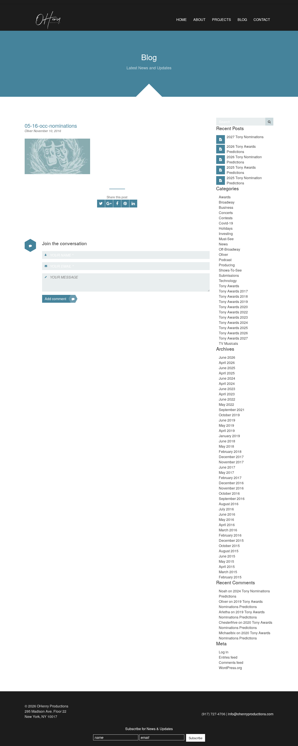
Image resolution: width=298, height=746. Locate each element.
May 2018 (226, 446)
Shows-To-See (230, 270)
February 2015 (230, 576)
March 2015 (228, 571)
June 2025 (227, 367)
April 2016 (227, 524)
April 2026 (227, 362)
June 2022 (227, 399)
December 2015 (231, 540)
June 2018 (227, 441)
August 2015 (228, 550)
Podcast (225, 259)
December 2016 (231, 482)
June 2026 (227, 357)
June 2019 (227, 420)
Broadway (227, 202)
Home (181, 19)
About (199, 19)
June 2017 (227, 467)
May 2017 (226, 472)
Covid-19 (226, 223)
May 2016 (226, 519)
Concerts (226, 212)
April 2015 (227, 566)
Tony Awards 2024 (233, 322)
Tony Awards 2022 (233, 311)
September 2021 (232, 409)
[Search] (269, 122)
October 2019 (229, 414)
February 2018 (230, 451)
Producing (227, 264)
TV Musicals (228, 343)
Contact (261, 19)
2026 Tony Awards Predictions (241, 149)
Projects (221, 19)
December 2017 (231, 456)
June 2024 (227, 378)
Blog (242, 19)
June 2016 (227, 514)
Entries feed (228, 657)
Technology (228, 280)
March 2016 (228, 529)
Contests (226, 217)
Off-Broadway (229, 249)
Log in (223, 651)
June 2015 (227, 556)
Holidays (226, 228)
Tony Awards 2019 (233, 301)
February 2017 (230, 477)
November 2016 (231, 488)
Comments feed (231, 662)
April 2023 (227, 393)
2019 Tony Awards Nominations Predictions (241, 604)
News (223, 243)
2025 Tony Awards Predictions (241, 170)
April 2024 (227, 383)
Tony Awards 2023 (233, 317)
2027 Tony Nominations (245, 136)
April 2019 (227, 430)
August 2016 (228, 503)
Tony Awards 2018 (233, 296)
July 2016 (226, 508)
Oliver (29, 131)
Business (226, 207)
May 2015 (226, 561)
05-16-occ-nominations (51, 125)
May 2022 (226, 404)
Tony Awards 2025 (233, 327)
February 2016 (230, 535)
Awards (225, 196)
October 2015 (229, 545)
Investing (226, 233)
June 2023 (227, 388)
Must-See (226, 238)
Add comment (55, 298)
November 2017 (231, 461)
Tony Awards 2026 (233, 332)
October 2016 (229, 493)
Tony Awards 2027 (233, 338)
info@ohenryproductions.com (250, 713)
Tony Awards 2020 (233, 306)
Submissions (229, 275)
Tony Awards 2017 (233, 291)
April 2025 (227, 373)
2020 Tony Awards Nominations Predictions (245, 625)
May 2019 (226, 425)
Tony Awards (229, 285)
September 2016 (232, 498)
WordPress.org (230, 667)
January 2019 (229, 435)
